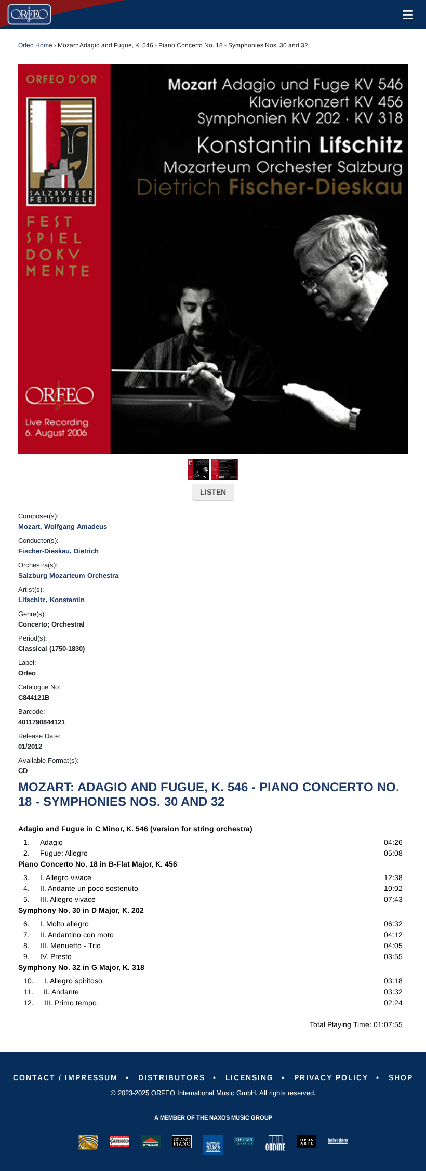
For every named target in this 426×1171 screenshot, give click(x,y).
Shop (401, 1077)
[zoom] (213, 258)
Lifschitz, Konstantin (51, 600)
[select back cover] (224, 468)
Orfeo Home (35, 45)
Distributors (171, 1077)
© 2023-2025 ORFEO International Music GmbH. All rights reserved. (213, 1093)
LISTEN (213, 492)
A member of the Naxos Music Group (213, 1117)
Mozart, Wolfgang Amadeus (62, 526)
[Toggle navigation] (406, 14)
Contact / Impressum (65, 1077)
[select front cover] (198, 468)
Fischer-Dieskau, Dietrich (58, 551)
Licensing (249, 1077)
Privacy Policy (331, 1077)
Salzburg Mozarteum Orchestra (68, 575)
